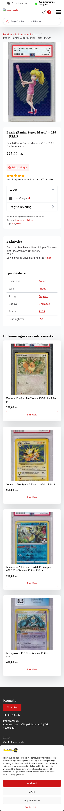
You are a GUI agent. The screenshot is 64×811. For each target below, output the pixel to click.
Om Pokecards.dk (13, 742)
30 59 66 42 (13, 715)
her (49, 257)
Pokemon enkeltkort (27, 34)
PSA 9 (42, 311)
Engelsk (43, 296)
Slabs (18, 223)
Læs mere (32, 414)
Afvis (32, 791)
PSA (13, 223)
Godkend (32, 783)
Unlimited (44, 304)
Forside (7, 34)
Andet (42, 281)
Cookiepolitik (30, 807)
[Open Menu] (58, 12)
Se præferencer (32, 800)
